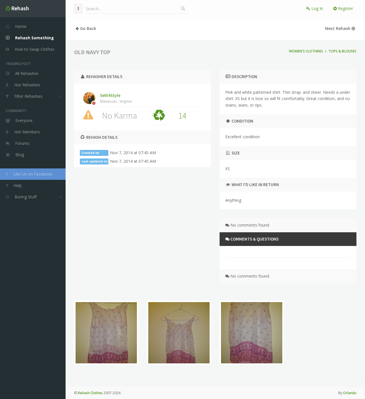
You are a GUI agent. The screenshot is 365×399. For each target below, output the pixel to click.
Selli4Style (116, 98)
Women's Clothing (306, 51)
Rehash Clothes (90, 392)
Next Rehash (338, 28)
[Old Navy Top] (106, 333)
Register (345, 8)
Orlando (349, 392)
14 (182, 115)
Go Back (87, 28)
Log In (316, 8)
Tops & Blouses (342, 51)
